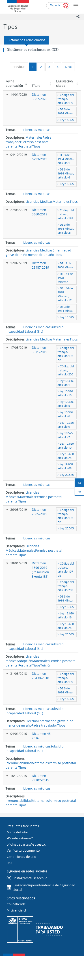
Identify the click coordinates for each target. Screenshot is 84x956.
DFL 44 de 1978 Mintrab (65, 278)
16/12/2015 (18, 776)
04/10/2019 (18, 154)
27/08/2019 (18, 210)
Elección (32, 721)
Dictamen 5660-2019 (39, 212)
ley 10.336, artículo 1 (65, 383)
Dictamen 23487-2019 (40, 265)
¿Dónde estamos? (20, 838)
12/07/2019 (18, 263)
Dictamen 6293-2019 (39, 156)
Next (68, 67)
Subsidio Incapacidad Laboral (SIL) (34, 329)
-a (81, 492)
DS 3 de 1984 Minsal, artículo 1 (66, 159)
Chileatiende (16, 904)
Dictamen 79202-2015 (40, 778)
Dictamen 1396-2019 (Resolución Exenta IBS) (40, 570)
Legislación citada (64, 83)
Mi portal (55, 5)
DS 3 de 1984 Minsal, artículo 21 (66, 229)
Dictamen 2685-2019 (39, 511)
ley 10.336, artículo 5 (65, 404)
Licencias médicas (36, 130)
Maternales (34, 137)
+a (81, 483)
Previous (19, 67)
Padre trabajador (44, 725)
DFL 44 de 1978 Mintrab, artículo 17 (65, 294)
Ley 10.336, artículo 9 (66, 425)
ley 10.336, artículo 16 (65, 393)
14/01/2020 (18, 94)
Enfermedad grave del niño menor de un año (38, 252)
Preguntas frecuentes (23, 826)
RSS (9, 863)
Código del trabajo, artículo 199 (66, 99)
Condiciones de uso (21, 857)
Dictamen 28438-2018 (40, 675)
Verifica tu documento (23, 850)
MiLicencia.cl (16, 910)
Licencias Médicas (39, 201)
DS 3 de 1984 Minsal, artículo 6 (66, 173)
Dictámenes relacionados (26, 40)
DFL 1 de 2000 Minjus (65, 265)
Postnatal (25, 146)
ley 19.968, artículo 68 (65, 466)
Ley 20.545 (67, 475)
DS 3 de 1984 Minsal (65, 111)
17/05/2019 (18, 347)
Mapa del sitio (17, 832)
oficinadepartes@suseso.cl (27, 844)
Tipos (36, 146)
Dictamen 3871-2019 (39, 349)
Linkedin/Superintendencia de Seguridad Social (44, 887)
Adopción (25, 661)
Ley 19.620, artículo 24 (66, 456)
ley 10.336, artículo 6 (65, 414)
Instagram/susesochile (30, 878)
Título (36, 85)
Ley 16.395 (67, 120)
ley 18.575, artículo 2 (65, 435)
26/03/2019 (18, 509)
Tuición (45, 665)
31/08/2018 (18, 673)
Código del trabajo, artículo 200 (66, 370)
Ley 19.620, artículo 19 (66, 446)
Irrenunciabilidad (19, 763)
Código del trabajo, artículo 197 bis (66, 354)
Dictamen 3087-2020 (39, 96)
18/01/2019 (18, 563)
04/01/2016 (18, 733)
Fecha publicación (14, 83)
